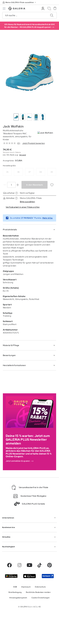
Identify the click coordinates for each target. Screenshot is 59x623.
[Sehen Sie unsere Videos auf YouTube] (29, 565)
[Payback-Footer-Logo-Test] (48, 576)
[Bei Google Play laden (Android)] (11, 576)
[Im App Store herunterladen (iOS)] (29, 576)
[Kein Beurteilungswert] (10, 143)
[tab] (29, 72)
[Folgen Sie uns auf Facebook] (9, 565)
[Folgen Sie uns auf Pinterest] (49, 565)
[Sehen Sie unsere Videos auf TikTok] (39, 565)
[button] (19, 2)
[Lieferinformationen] (16, 193)
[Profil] (43, 8)
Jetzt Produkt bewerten (33, 143)
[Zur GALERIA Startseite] (16, 9)
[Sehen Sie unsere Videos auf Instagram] (19, 565)
